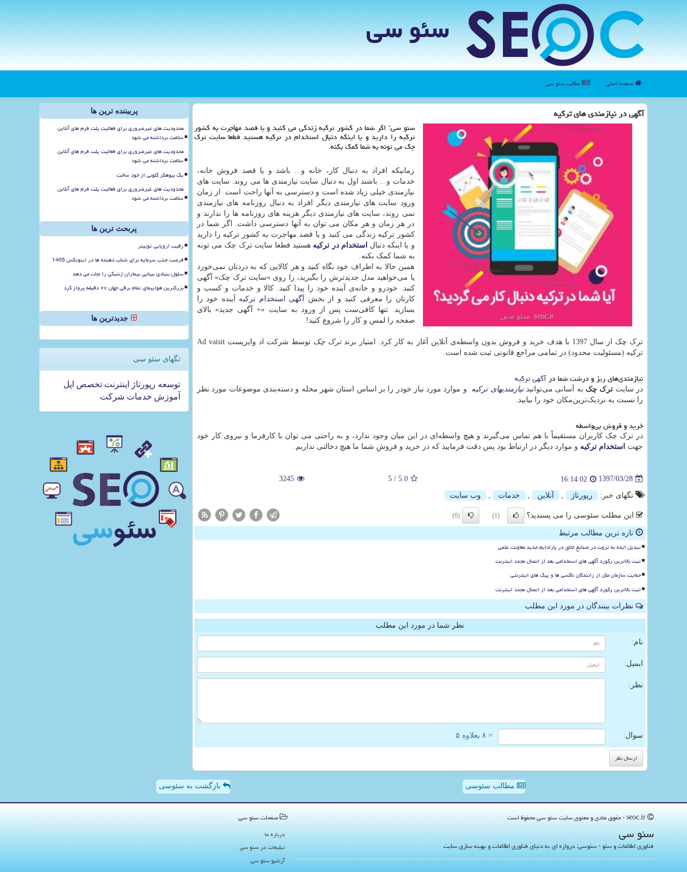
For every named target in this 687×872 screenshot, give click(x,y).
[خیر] (470, 515)
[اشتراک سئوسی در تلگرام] (273, 514)
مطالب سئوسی (491, 786)
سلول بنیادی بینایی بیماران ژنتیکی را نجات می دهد (128, 273)
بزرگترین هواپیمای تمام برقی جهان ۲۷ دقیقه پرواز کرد (124, 287)
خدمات (509, 495)
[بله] (515, 515)
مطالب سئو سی (564, 83)
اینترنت (115, 384)
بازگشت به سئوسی (191, 786)
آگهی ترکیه (530, 379)
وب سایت (465, 495)
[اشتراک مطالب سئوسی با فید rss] (204, 514)
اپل (68, 384)
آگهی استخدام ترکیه (271, 299)
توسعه (168, 384)
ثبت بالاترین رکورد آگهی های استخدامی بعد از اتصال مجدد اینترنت (568, 561)
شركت (112, 396)
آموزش (166, 396)
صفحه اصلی (620, 83)
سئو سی (408, 29)
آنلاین (545, 495)
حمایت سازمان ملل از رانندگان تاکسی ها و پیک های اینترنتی (575, 575)
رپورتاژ (582, 495)
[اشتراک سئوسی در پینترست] (221, 514)
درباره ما (275, 834)
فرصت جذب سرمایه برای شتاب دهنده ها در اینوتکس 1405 (118, 260)
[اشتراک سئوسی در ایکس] (238, 514)
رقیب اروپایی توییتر (161, 246)
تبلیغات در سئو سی (262, 847)
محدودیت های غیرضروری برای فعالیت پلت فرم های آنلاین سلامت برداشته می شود (120, 133)
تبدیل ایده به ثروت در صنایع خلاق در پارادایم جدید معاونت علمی (569, 547)
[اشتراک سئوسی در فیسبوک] (256, 514)
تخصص (88, 384)
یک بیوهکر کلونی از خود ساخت (150, 175)
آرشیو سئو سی (268, 860)
